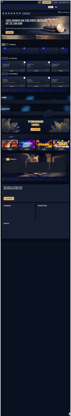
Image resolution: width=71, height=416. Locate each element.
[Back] (3, 44)
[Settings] (60, 2)
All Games (67, 95)
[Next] (6, 44)
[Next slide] (68, 25)
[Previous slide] (3, 25)
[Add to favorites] (24, 62)
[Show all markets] (23, 70)
